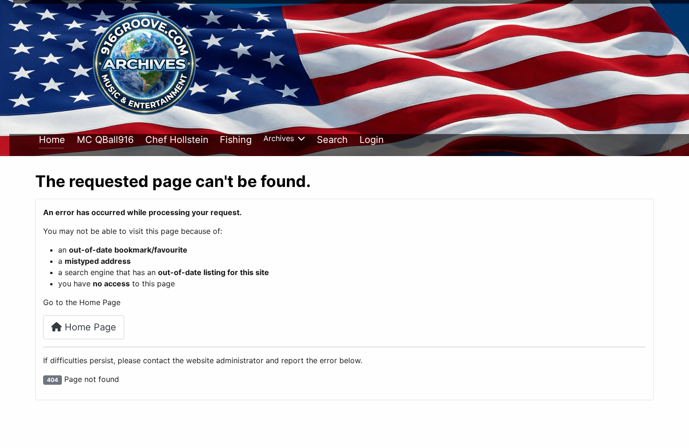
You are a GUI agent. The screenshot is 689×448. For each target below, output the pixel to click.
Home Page (89, 327)
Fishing (236, 139)
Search (332, 139)
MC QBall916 (105, 139)
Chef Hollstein (177, 139)
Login (371, 139)
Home (52, 139)
